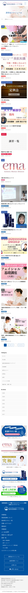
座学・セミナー (6, 543)
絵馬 (3, 377)
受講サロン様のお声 (7, 535)
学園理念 (4, 515)
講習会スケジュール (14, 556)
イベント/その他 (6, 381)
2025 (3, 393)
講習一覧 (4, 538)
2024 (3, 396)
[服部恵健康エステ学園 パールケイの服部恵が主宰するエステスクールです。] (12, 4)
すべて (3, 356)
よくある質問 (5, 532)
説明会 (3, 374)
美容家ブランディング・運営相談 (10, 545)
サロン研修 (5, 547)
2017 (3, 414)
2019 (3, 410)
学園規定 (4, 529)
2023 (3, 400)
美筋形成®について (7, 517)
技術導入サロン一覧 (7, 520)
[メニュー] (25, 3)
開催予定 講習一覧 (6, 384)
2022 (3, 403)
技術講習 (4, 366)
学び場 (3, 359)
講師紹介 (4, 526)
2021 (3, 407)
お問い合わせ (14, 569)
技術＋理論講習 (6, 540)
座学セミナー (5, 370)
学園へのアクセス (6, 523)
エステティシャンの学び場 (9, 550)
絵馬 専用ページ (14, 561)
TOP (25, 583)
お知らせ (14, 565)
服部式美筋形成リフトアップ (8, 363)
